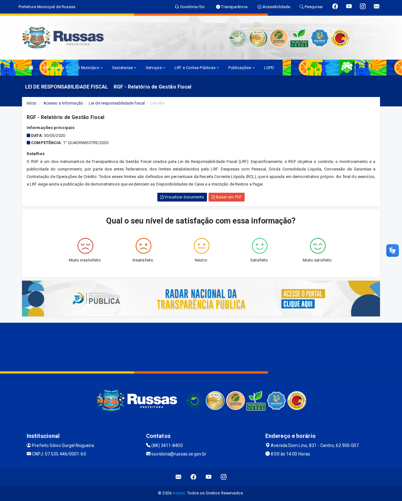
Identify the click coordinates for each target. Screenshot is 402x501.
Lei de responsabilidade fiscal (117, 103)
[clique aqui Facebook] (193, 476)
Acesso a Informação (63, 103)
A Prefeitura (54, 67)
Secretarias (123, 67)
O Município (88, 67)
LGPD (269, 67)
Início (32, 103)
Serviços (154, 67)
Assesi (178, 493)
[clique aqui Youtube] (208, 476)
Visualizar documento (184, 197)
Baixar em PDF (228, 197)
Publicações (240, 67)
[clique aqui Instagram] (223, 476)
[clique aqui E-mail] (178, 476)
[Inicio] (30, 68)
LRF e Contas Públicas (195, 67)
